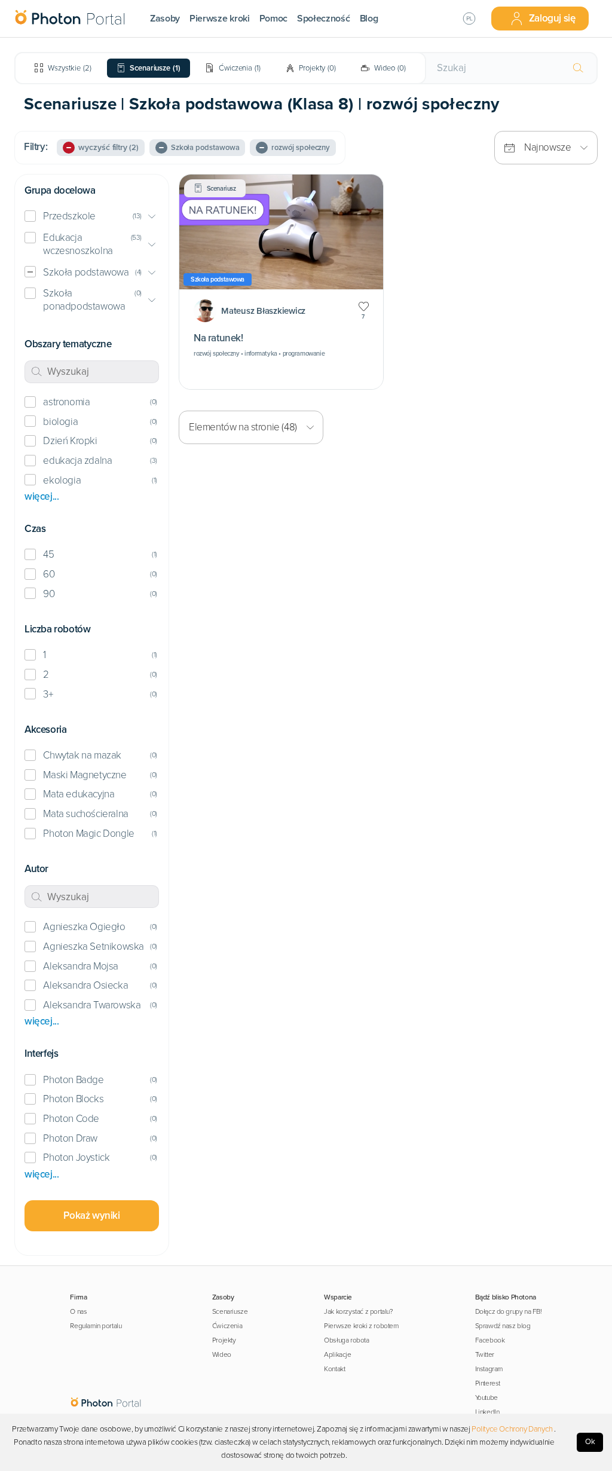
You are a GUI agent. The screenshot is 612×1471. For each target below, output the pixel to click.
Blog (369, 19)
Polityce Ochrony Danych (512, 1429)
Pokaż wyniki (91, 1215)
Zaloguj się (552, 18)
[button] (92, 217)
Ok (590, 1441)
